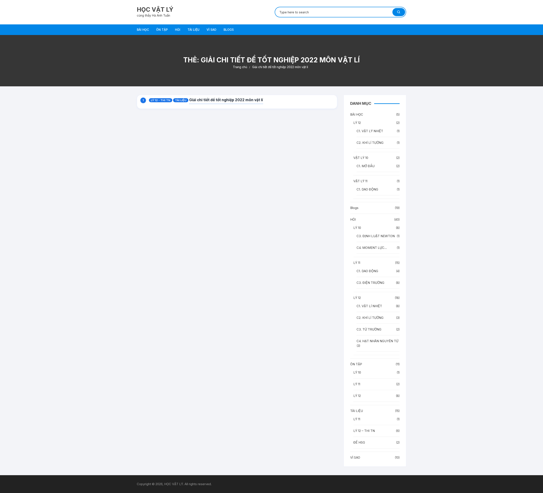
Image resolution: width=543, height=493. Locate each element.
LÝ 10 (357, 228)
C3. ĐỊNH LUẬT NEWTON (376, 236)
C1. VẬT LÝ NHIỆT (370, 131)
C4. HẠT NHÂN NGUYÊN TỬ (377, 341)
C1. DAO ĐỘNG (367, 189)
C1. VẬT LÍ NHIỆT (369, 306)
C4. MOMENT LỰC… (372, 248)
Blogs (229, 29)
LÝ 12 (357, 123)
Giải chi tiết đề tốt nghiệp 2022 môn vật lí (226, 100)
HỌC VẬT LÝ (155, 9)
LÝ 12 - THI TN (160, 100)
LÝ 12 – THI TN (364, 431)
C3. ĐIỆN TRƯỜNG (370, 283)
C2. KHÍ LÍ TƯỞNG (370, 143)
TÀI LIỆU (193, 29)
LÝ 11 (356, 263)
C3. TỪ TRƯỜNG (369, 329)
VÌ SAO (211, 29)
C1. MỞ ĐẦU (366, 166)
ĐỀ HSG (359, 442)
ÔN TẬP (162, 29)
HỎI (177, 29)
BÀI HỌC (143, 29)
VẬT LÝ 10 (360, 158)
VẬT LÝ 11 (360, 181)
